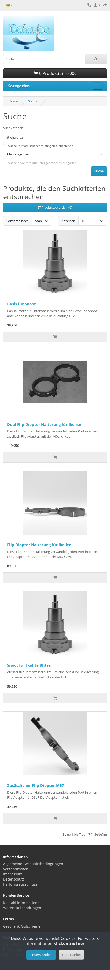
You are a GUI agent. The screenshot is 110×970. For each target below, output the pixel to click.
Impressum (13, 874)
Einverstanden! (41, 954)
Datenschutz (14, 879)
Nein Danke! (71, 954)
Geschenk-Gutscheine (21, 926)
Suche (32, 101)
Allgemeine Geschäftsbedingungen (33, 863)
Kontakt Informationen (22, 902)
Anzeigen (68, 221)
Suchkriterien (13, 127)
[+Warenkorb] (55, 337)
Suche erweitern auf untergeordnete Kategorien (42, 163)
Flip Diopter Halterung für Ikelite (39, 544)
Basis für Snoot (21, 303)
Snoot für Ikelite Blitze (29, 665)
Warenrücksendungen (22, 907)
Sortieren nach (17, 221)
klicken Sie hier (68, 943)
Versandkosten (15, 868)
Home (13, 101)
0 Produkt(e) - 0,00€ (57, 73)
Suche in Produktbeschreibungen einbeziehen (40, 146)
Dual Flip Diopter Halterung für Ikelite (44, 424)
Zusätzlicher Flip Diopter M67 (35, 785)
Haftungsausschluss (20, 884)
